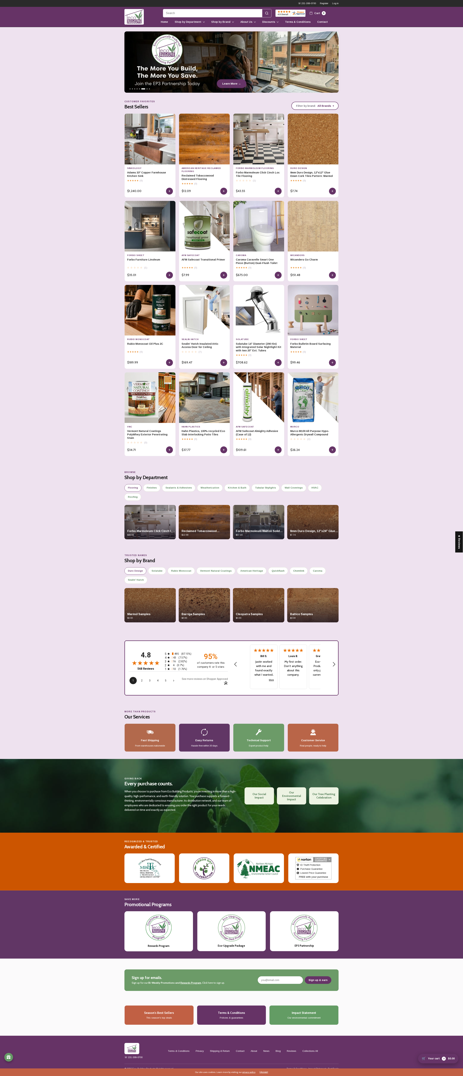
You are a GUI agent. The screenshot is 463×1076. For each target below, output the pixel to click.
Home (164, 21)
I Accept (264, 1072)
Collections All (310, 1051)
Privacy (200, 1051)
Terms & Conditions (298, 21)
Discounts (268, 21)
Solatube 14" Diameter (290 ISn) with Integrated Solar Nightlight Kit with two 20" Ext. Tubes (258, 347)
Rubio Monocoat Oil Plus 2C (145, 343)
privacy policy (248, 1072)
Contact (322, 21)
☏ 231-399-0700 (307, 3)
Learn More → (231, 83)
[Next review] (334, 664)
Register (324, 3)
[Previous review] (235, 664)
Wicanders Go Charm (304, 259)
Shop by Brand (220, 21)
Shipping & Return (220, 1051)
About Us (246, 21)
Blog (278, 1051)
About (254, 1051)
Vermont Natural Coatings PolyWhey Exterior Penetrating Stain (147, 434)
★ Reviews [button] (459, 542)
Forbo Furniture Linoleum (143, 259)
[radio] (178, 654)
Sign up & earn (318, 980)
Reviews (291, 1051)
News (266, 1051)
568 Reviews (145, 668)
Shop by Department (188, 21)
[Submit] (266, 13)
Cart (319, 13)
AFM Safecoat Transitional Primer (203, 259)
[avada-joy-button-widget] (8, 1057)
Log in (335, 3)
